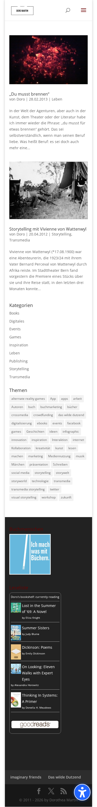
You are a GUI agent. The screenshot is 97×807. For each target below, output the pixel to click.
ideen (53, 431)
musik (80, 456)
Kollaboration (21, 448)
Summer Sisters (35, 627)
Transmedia (19, 240)
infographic (71, 431)
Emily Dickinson (35, 653)
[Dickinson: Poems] (16, 658)
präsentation (38, 464)
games (16, 431)
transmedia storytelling (28, 489)
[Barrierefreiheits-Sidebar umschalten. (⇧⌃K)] (82, 792)
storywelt (62, 472)
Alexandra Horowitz (26, 685)
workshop (49, 497)
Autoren (17, 407)
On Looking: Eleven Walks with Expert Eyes (38, 673)
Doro (21, 99)
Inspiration (18, 344)
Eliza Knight (33, 617)
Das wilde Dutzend (64, 777)
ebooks (42, 423)
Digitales (16, 321)
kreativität (43, 448)
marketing (35, 456)
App (53, 398)
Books (14, 313)
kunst (59, 448)
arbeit (77, 398)
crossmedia (19, 415)
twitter (54, 489)
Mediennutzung (59, 456)
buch (31, 407)
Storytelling (61, 234)
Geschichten (35, 431)
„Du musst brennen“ (29, 94)
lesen (72, 448)
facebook (73, 423)
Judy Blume (32, 634)
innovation (18, 440)
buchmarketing (51, 407)
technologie (40, 481)
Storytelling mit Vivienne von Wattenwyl (47, 229)
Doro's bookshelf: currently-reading (35, 597)
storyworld (19, 481)
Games (15, 336)
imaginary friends (25, 777)
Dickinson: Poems (37, 647)
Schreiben (60, 464)
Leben (57, 99)
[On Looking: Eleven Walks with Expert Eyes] (16, 672)
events (57, 423)
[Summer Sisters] (16, 639)
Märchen (17, 464)
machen (17, 456)
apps (64, 398)
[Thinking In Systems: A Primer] (16, 706)
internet (78, 440)
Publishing (18, 361)
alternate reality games (28, 398)
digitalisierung (21, 423)
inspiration (39, 440)
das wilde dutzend (71, 415)
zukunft (66, 497)
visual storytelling (23, 497)
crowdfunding (43, 415)
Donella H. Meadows (38, 707)
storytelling (43, 472)
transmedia (62, 481)
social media (20, 472)
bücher (72, 407)
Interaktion (60, 440)
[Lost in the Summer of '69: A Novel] (16, 611)
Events (15, 328)
